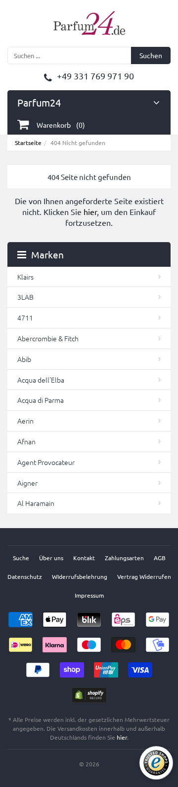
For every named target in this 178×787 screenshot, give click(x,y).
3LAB (25, 297)
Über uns (51, 558)
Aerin (25, 421)
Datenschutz (24, 576)
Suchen (150, 55)
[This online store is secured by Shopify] (89, 692)
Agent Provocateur (46, 462)
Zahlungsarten (124, 558)
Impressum (89, 595)
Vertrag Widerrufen (144, 576)
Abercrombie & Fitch (48, 338)
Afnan (26, 441)
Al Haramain (35, 503)
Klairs (25, 277)
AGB (160, 558)
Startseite (28, 142)
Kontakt (84, 558)
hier (90, 211)
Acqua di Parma (40, 400)
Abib (24, 359)
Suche (21, 558)
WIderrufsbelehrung (79, 576)
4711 (25, 317)
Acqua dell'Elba (40, 380)
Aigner (27, 483)
